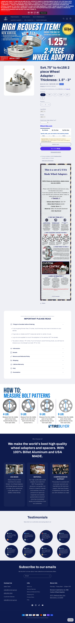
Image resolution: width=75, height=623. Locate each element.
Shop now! (43, 12)
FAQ (28, 599)
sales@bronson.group (10, 590)
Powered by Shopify (44, 617)
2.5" (67, 94)
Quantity (42, 101)
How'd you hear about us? (48, 120)
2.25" (61, 94)
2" (55, 94)
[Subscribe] (49, 576)
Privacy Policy (30, 597)
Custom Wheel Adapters (35, 617)
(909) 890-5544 (8, 593)
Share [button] (43, 303)
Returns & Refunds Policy (33, 591)
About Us (29, 586)
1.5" (43, 94)
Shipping (42, 86)
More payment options (56, 152)
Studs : (42, 114)
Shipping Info (30, 594)
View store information (47, 160)
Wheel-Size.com (46, 126)
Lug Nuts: (43, 109)
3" (42, 98)
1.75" (49, 94)
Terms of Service (31, 589)
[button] (15, 17)
